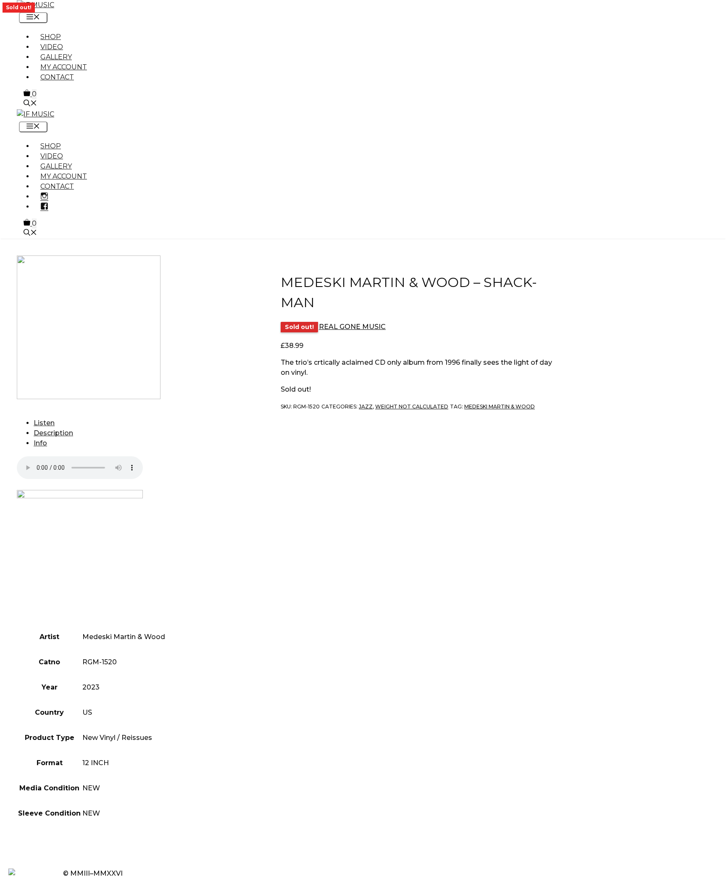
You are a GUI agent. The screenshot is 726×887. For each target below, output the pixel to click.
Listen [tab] (44, 423)
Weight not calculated (411, 406)
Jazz (366, 406)
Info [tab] (40, 443)
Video (51, 47)
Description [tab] (53, 433)
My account (63, 67)
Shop (50, 37)
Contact (57, 77)
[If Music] (35, 5)
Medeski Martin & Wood (499, 406)
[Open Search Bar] (30, 104)
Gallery (56, 57)
